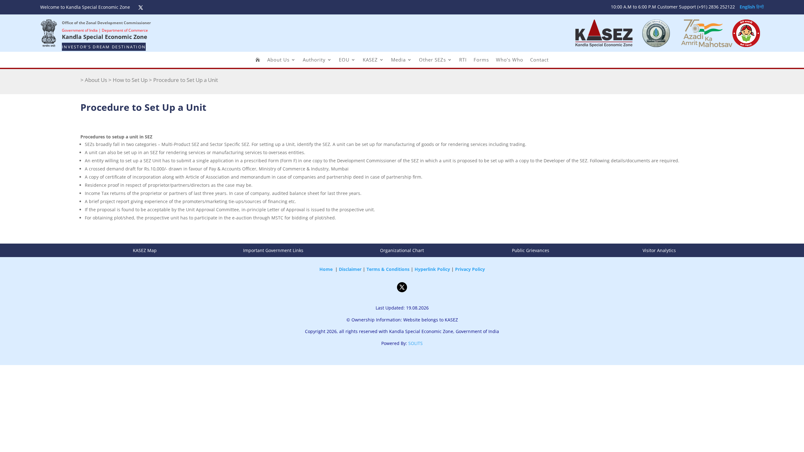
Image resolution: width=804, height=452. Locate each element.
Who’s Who (509, 60)
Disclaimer (350, 269)
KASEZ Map (145, 250)
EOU (344, 60)
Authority (314, 60)
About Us (278, 60)
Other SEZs (432, 60)
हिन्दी (760, 7)
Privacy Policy (470, 269)
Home (326, 269)
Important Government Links (273, 250)
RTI (463, 60)
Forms (481, 60)
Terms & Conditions (388, 269)
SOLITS (415, 343)
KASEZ (370, 60)
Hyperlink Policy (432, 269)
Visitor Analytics (659, 250)
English (747, 7)
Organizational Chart (402, 250)
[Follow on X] (140, 7)
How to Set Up (130, 79)
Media (398, 60)
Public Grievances (530, 250)
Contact (539, 60)
